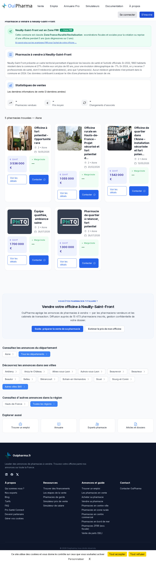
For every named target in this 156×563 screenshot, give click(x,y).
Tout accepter (117, 554)
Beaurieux (137, 371)
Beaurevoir (115, 371)
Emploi (54, 6)
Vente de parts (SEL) (92, 533)
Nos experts (11, 492)
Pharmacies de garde (54, 497)
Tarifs (8, 501)
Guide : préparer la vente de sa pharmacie (57, 329)
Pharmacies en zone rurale (95, 510)
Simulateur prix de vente (55, 501)
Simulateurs (92, 6)
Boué (99, 379)
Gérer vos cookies (14, 518)
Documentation (114, 6)
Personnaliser (76, 559)
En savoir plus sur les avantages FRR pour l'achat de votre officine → (46, 42)
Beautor (9, 379)
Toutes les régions (42, 404)
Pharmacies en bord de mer (96, 521)
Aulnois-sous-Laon (90, 371)
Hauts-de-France (13, 404)
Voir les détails (14, 179)
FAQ (7, 505)
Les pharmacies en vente (94, 492)
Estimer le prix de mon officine (104, 329)
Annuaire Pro (72, 6)
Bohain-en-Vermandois (74, 379)
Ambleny (9, 371)
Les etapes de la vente (54, 492)
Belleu (27, 379)
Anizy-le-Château (33, 371)
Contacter (37, 179)
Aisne (8, 354)
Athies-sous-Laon (61, 371)
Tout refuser (137, 554)
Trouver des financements (56, 488)
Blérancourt (46, 379)
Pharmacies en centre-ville (95, 505)
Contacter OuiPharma (130, 488)
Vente (40, 6)
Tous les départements (32, 354)
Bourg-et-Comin (120, 379)
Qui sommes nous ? (14, 488)
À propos (134, 6)
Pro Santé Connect (14, 510)
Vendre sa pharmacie (92, 501)
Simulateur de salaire (53, 505)
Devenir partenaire (14, 514)
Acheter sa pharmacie (93, 497)
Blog (7, 497)
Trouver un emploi (91, 488)
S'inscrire (146, 14)
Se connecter (127, 14)
